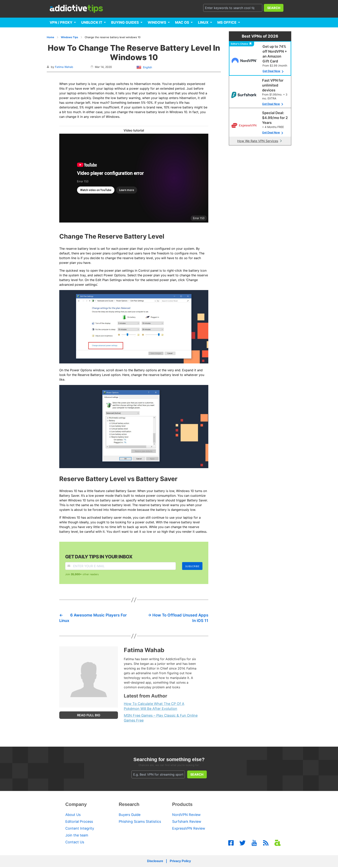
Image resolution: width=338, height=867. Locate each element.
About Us (73, 815)
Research (129, 804)
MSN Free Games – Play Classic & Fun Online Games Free (161, 717)
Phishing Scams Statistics (140, 821)
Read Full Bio (88, 715)
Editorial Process (79, 821)
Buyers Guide (129, 815)
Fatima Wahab (64, 66)
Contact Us (74, 842)
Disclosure (155, 861)
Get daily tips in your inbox (98, 557)
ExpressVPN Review (188, 828)
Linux (203, 22)
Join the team (76, 835)
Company (76, 804)
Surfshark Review (186, 821)
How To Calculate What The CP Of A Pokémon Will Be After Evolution (154, 706)
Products (182, 804)
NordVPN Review (186, 815)
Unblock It (91, 22)
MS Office (226, 22)
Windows (157, 22)
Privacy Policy (180, 861)
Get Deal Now (271, 71)
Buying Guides (125, 22)
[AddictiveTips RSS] (266, 843)
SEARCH (273, 8)
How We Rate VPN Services (257, 141)
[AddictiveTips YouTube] (254, 843)
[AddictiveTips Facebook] (231, 843)
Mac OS (182, 22)
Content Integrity (79, 828)
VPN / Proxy (61, 22)
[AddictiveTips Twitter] (242, 843)
